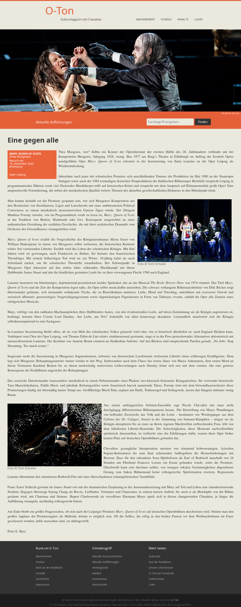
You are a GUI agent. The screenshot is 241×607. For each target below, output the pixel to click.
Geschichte (42, 579)
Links (152, 584)
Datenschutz (156, 579)
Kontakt (40, 573)
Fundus (166, 19)
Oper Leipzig (17, 174)
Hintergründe (100, 567)
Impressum (43, 584)
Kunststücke (99, 584)
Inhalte (182, 19)
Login (198, 19)
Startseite (154, 556)
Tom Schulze (233, 113)
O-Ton (59, 10)
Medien (96, 573)
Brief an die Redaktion (49, 567)
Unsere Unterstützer (161, 567)
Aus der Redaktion (160, 562)
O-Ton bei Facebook (161, 573)
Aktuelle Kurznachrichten (107, 556)
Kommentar (99, 579)
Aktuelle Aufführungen (105, 562)
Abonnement (145, 19)
